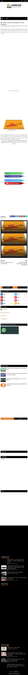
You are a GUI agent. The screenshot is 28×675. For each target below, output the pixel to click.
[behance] (26, 1)
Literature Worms (6, 312)
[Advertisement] (14, 48)
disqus (19, 287)
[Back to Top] (18, 672)
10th (3, 228)
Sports (3, 459)
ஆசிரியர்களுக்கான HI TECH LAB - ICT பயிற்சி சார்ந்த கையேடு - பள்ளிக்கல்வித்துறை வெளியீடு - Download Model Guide (15, 567)
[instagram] (25, 1)
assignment (16, 26)
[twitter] (21, 1)
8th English (11, 26)
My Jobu (4, 315)
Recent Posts (7, 418)
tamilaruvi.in (4, 309)
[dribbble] (23, 1)
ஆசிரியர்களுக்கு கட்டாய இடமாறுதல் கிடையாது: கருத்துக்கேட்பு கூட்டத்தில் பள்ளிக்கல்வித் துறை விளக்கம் (15, 561)
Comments (20, 418)
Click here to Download (14, 90)
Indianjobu (4, 318)
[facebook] (19, 1)
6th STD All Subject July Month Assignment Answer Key (13, 242)
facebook (25, 287)
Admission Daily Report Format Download (15, 572)
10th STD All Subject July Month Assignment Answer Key (13, 230)
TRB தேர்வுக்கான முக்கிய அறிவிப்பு (13, 647)
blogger (15, 287)
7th (2, 253)
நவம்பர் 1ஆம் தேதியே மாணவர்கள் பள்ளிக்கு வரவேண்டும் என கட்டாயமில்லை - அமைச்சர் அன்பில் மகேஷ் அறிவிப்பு (16, 654)
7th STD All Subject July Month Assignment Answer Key (13, 255)
